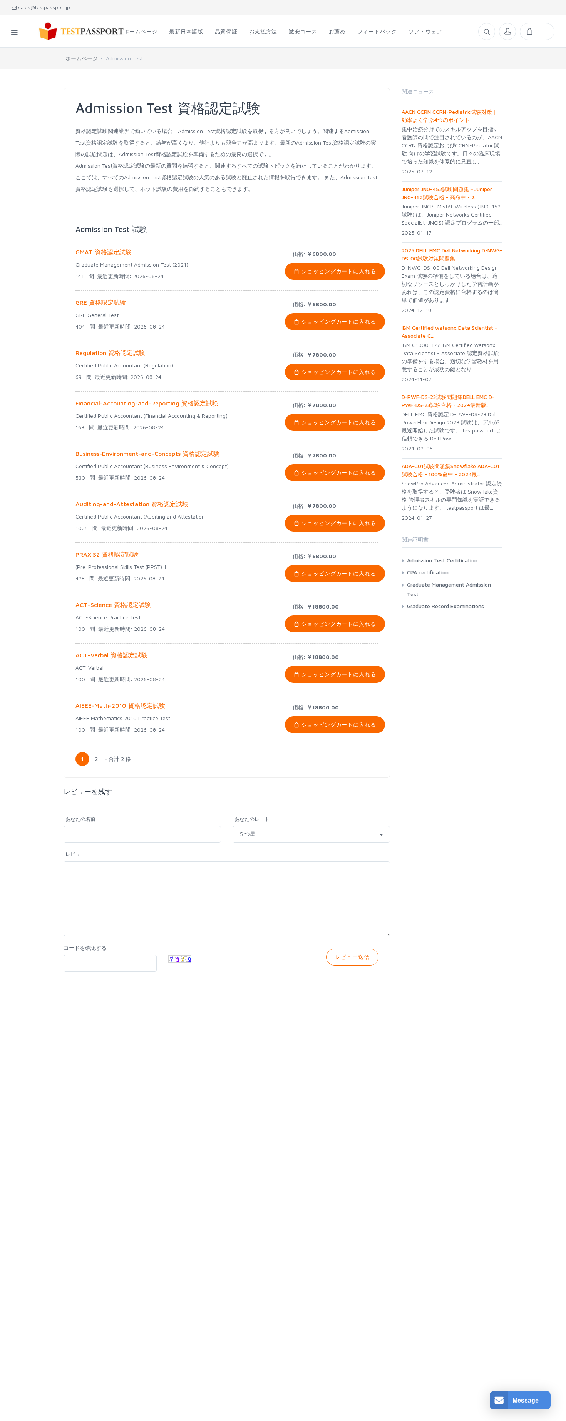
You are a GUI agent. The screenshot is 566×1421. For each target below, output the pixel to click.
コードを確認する (85, 947)
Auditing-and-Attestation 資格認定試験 (131, 503)
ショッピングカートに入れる (338, 271)
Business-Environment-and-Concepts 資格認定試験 (147, 453)
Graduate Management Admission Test (449, 589)
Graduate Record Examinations (445, 606)
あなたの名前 (80, 819)
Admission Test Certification (442, 560)
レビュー (75, 854)
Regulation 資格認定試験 (110, 352)
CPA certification (428, 572)
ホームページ (81, 58)
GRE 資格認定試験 (100, 302)
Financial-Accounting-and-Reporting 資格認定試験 (146, 403)
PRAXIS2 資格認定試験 (107, 554)
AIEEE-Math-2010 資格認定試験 (120, 705)
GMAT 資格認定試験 (103, 252)
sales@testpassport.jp (43, 7)
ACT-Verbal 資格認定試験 (111, 655)
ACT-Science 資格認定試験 (113, 604)
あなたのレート (252, 819)
